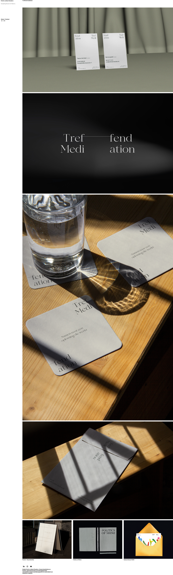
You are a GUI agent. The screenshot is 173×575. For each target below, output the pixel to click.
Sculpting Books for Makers (8, 3)
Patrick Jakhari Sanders (7, 1)
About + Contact (5, 19)
